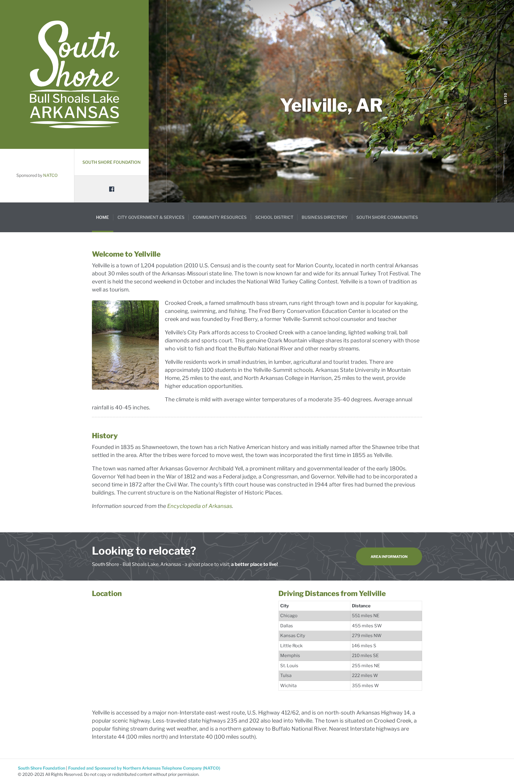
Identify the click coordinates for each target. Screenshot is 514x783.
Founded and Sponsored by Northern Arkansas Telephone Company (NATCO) (144, 767)
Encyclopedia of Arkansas (199, 506)
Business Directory (325, 217)
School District (274, 217)
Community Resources (220, 217)
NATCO (50, 175)
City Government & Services (150, 217)
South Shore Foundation (111, 162)
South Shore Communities (387, 217)
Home (102, 217)
